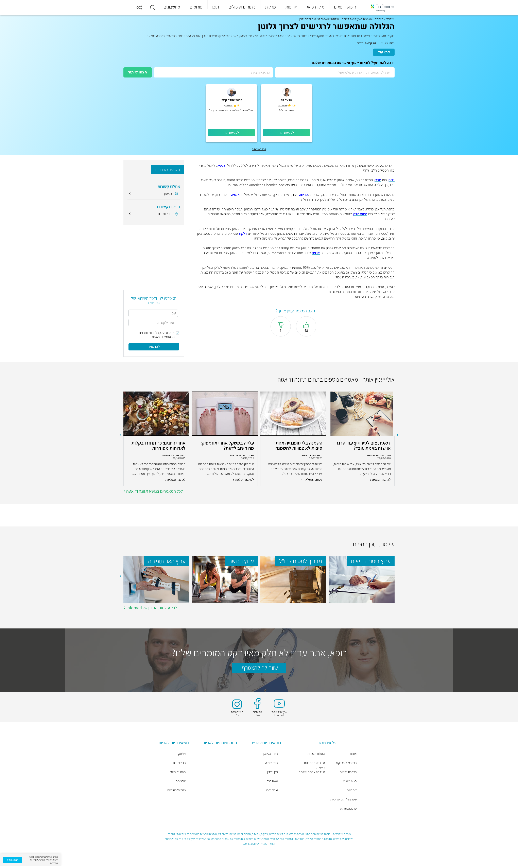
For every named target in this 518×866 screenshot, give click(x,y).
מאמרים (379, 19)
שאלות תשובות (316, 754)
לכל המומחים (259, 149)
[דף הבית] (380, 7)
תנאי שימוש (350, 781)
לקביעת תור (286, 133)
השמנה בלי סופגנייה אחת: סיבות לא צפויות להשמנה (298, 445)
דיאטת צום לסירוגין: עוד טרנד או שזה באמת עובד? (363, 445)
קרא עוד (384, 52)
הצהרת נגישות (348, 772)
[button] (152, 7)
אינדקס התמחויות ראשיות (314, 765)
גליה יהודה (271, 763)
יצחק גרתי (272, 790)
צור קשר (352, 790)
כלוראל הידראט (176, 790)
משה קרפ (272, 781)
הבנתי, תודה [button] (12, 859)
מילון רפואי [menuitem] (315, 7)
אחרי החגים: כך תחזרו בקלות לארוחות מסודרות (159, 445)
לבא (120, 435)
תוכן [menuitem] (215, 7)
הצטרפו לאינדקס (346, 763)
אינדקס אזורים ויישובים (312, 772)
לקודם (398, 435)
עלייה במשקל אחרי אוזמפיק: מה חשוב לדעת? (227, 445)
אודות (353, 754)
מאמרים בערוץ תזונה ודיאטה (357, 19)
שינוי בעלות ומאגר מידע (343, 799)
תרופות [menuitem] (291, 7)
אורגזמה (181, 781)
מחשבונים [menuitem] (172, 7)
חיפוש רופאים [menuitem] (345, 7)
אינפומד (390, 19)
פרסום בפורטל (348, 808)
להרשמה (154, 346)
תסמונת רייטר (178, 772)
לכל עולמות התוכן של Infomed (151, 607)
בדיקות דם (179, 763)
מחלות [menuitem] (270, 7)
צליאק (182, 754)
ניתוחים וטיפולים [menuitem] (242, 7)
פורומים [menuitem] (196, 7)
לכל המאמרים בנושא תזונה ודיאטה (154, 491)
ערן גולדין (272, 772)
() (283, 105)
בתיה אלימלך (270, 754)
